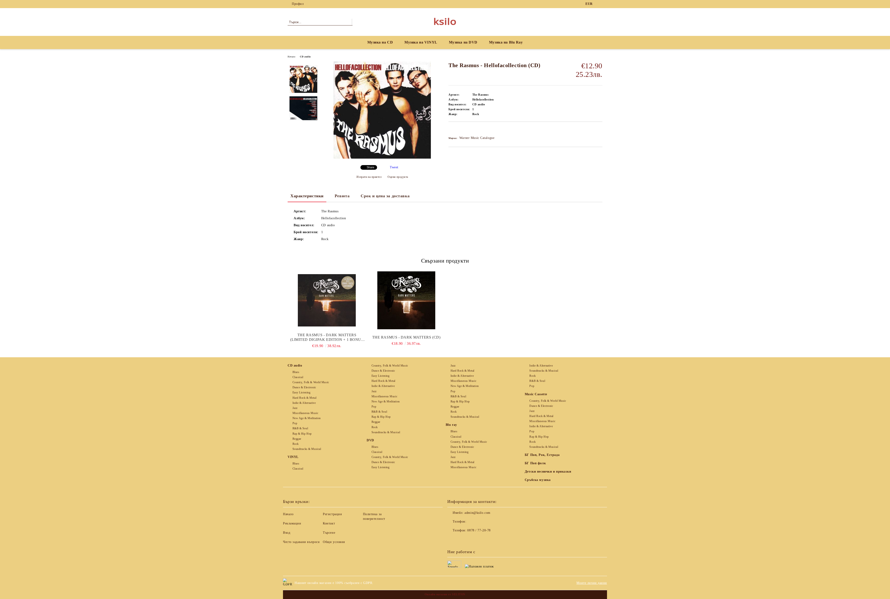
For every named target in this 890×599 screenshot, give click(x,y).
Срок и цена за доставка (385, 196)
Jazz (295, 408)
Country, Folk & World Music (310, 382)
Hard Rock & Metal (304, 397)
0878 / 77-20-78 (478, 530)
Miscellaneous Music (305, 413)
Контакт (329, 523)
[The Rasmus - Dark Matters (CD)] (406, 300)
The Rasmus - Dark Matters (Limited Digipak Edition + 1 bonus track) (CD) (326, 337)
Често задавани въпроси (301, 542)
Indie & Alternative (304, 403)
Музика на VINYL (420, 42)
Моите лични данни (591, 583)
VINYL (293, 457)
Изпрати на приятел (369, 177)
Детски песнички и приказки (548, 471)
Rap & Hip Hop (302, 433)
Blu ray (451, 425)
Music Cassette (536, 394)
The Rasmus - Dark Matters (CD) (406, 337)
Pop (294, 423)
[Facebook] (599, 3)
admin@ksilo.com (477, 512)
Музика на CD (380, 42)
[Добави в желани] (457, 129)
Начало (291, 56)
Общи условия (334, 542)
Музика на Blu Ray (506, 42)
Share (370, 167)
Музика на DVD (463, 42)
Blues (295, 372)
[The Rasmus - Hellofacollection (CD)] (382, 157)
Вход (286, 532)
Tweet (394, 167)
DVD (370, 440)
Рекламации (292, 523)
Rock (295, 443)
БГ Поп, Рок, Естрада (542, 455)
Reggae (296, 438)
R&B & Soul (300, 428)
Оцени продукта (398, 177)
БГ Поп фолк (535, 463)
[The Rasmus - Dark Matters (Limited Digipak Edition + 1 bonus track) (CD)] (327, 300)
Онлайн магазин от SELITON (445, 594)
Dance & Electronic (304, 387)
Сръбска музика (538, 480)
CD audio (305, 56)
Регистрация (332, 514)
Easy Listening (301, 392)
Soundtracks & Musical (306, 449)
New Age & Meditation (306, 418)
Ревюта (342, 196)
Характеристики (307, 196)
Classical (297, 377)
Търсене (329, 532)
